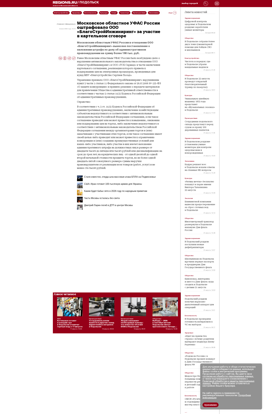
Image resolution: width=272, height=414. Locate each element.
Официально (70, 24)
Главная (60, 24)
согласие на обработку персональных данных (228, 376)
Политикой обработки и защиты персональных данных (228, 382)
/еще (171, 13)
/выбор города (189, 3)
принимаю (210, 404)
